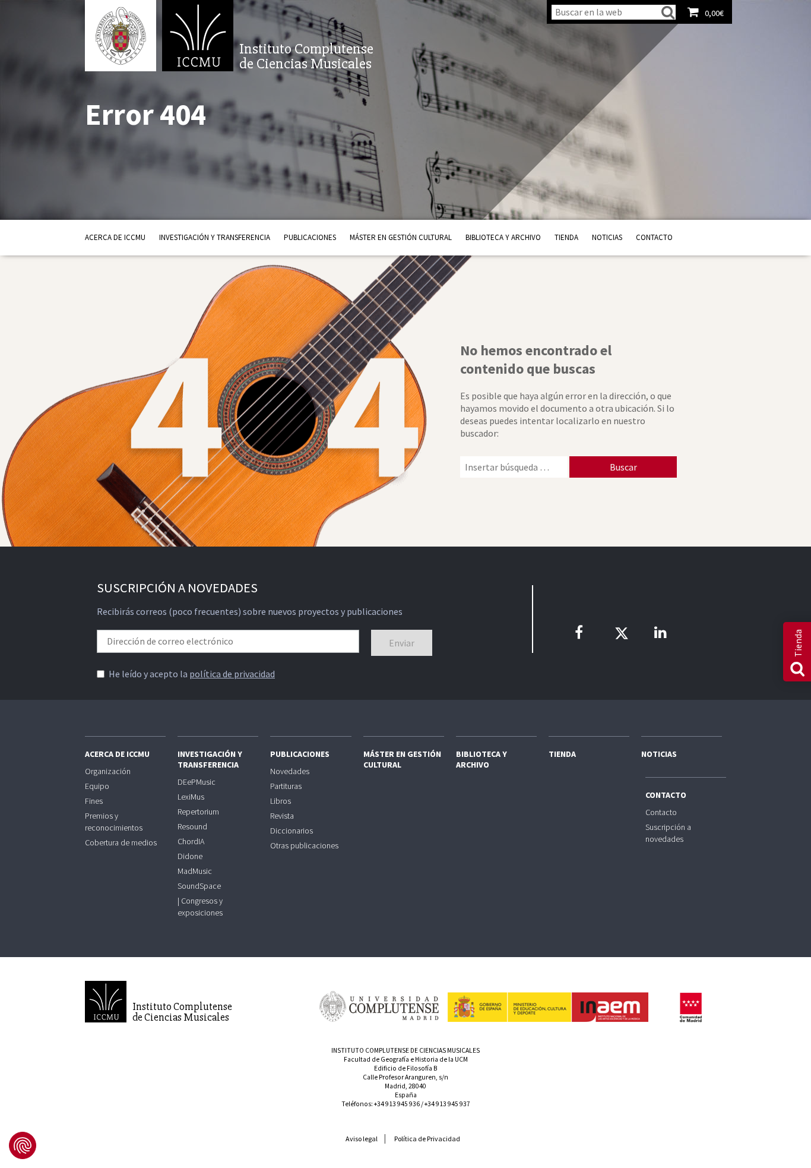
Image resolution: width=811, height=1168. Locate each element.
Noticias (607, 237)
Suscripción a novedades (668, 833)
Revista (282, 815)
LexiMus (191, 796)
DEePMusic (197, 781)
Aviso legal (362, 1138)
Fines (94, 800)
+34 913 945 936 (397, 1104)
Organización (108, 771)
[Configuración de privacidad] (22, 1145)
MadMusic (195, 871)
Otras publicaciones (304, 845)
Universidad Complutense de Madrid (120, 35)
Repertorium (198, 811)
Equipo (97, 786)
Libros (280, 800)
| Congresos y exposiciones (200, 906)
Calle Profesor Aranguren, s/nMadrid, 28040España (405, 1086)
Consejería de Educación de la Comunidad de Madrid (690, 1007)
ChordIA (191, 841)
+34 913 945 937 (447, 1104)
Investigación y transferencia (214, 237)
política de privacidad (232, 674)
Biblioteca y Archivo (503, 237)
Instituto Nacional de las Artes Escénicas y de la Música (548, 1001)
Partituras (286, 786)
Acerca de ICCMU (115, 237)
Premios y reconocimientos (113, 821)
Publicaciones (310, 237)
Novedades (289, 771)
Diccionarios (291, 830)
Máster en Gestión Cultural (401, 237)
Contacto (654, 237)
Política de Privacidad (427, 1138)
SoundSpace (199, 885)
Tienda (566, 237)
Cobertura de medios (121, 842)
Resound (192, 826)
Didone (190, 856)
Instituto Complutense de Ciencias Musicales (197, 35)
